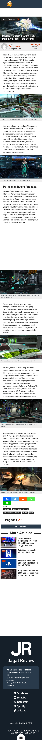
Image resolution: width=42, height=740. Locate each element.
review (25, 513)
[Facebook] (7, 499)
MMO (14, 509)
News (3, 539)
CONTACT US (30, 733)
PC (18, 19)
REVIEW (27, 731)
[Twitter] (15, 499)
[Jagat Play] (9, 4)
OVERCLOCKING (17, 733)
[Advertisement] (21, 247)
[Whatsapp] (31, 499)
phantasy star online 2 (12, 513)
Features (11, 19)
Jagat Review (21, 660)
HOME (10, 731)
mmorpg (21, 509)
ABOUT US (18, 731)
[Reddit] (23, 499)
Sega (31, 513)
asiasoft (7, 509)
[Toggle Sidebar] (4, 4)
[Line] (7, 503)
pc (27, 509)
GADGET (34, 731)
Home (4, 19)
